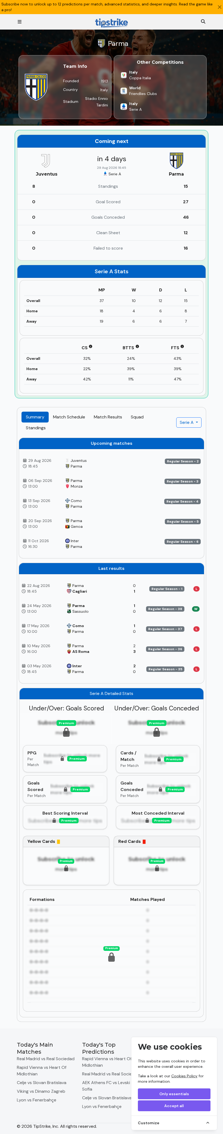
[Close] (220, 7)
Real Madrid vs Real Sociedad (46, 1059)
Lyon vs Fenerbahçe (36, 1100)
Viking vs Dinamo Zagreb (41, 1091)
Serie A (187, 422)
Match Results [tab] (108, 417)
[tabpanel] (111, 728)
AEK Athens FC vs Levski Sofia (106, 1086)
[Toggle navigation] (19, 22)
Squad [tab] (137, 417)
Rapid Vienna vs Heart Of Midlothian (41, 1071)
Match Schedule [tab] (69, 417)
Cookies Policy (184, 1075)
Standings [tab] (36, 428)
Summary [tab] (35, 417)
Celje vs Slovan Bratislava (41, 1082)
